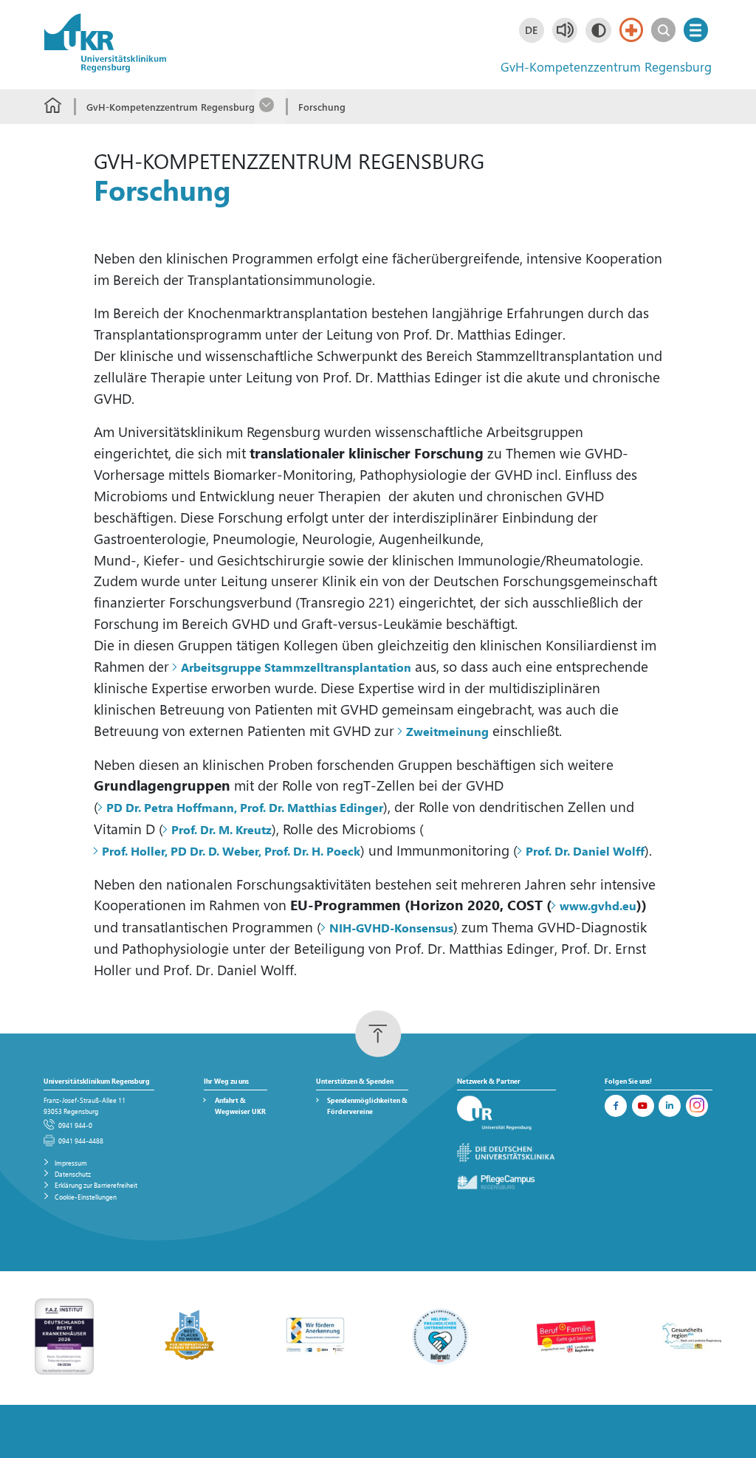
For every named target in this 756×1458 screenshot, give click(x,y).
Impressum (71, 1162)
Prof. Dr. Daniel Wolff (585, 851)
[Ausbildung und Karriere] (315, 1336)
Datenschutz (73, 1173)
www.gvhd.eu (598, 905)
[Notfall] (631, 30)
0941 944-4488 (80, 1140)
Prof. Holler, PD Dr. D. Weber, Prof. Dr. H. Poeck (231, 851)
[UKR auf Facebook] (616, 1106)
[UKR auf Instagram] (697, 1106)
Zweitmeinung (447, 731)
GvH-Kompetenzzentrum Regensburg (170, 106)
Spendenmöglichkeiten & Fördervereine (367, 1105)
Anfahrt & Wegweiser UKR (240, 1105)
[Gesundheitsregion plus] (691, 1336)
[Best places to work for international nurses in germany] (189, 1336)
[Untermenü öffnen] (270, 106)
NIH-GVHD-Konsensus (391, 927)
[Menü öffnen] (696, 30)
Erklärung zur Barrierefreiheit (96, 1184)
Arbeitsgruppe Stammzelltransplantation (296, 667)
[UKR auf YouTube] (643, 1106)
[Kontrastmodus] (598, 30)
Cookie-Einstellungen (86, 1196)
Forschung (322, 106)
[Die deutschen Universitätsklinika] (506, 1153)
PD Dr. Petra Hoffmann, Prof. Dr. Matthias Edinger (244, 807)
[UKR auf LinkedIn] (670, 1106)
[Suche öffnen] (663, 30)
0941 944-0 (75, 1125)
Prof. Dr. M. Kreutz (221, 829)
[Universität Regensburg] (506, 1113)
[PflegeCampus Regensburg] (506, 1182)
